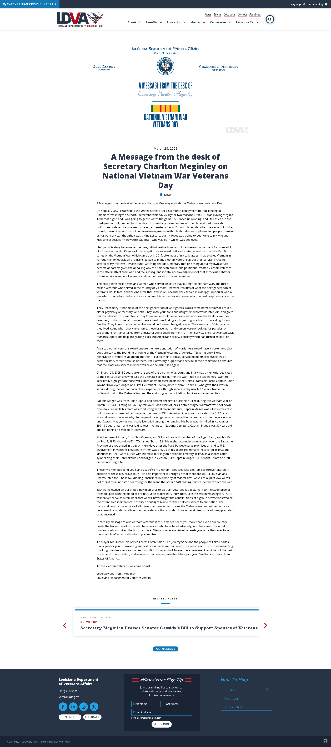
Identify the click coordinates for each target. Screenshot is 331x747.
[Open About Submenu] (139, 22)
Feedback (255, 14)
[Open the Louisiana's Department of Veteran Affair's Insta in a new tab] (83, 706)
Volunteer (231, 698)
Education (174, 22)
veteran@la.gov (69, 697)
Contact (242, 14)
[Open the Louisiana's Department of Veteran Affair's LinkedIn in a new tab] (73, 706)
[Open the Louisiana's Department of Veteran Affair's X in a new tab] (94, 706)
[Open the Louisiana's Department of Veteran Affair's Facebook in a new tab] (63, 706)
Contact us (70, 717)
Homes (196, 22)
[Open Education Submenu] (185, 22)
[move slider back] (65, 625)
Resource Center (248, 22)
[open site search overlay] (270, 19)
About (131, 22)
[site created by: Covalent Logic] (318, 742)
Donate (229, 690)
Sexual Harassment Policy (55, 741)
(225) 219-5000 (68, 691)
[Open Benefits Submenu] (161, 22)
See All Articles (165, 649)
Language (295, 4)
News (208, 14)
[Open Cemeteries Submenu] (230, 22)
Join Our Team (234, 707)
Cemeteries (218, 22)
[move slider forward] (265, 625)
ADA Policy (13, 741)
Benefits (152, 22)
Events (217, 14)
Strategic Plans (30, 741)
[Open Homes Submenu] (204, 22)
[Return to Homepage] (80, 19)
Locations (229, 14)
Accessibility (316, 4)
